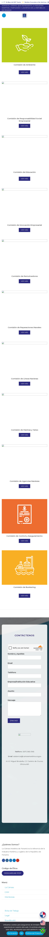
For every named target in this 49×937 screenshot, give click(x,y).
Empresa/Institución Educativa (21, 682)
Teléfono (12, 672)
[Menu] (4, 15)
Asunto (11, 691)
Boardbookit (10, 920)
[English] (42, 922)
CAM (7, 892)
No (21, 933)
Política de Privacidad (34, 933)
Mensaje (11, 700)
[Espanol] (42, 914)
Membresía (9, 897)
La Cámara (9, 887)
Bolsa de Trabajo (12, 911)
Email (10, 663)
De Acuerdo (12, 933)
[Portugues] (42, 930)
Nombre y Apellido (16, 654)
